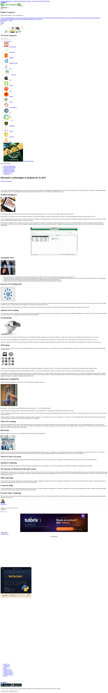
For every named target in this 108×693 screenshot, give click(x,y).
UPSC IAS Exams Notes (9, 166)
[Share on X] (4, 509)
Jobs (3, 21)
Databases (12, 18)
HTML (11, 85)
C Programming (13, 107)
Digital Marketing (9, 19)
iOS (10, 80)
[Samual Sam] (3, 502)
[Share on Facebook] (2, 509)
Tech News (3, 181)
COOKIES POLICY (8, 674)
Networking (12, 52)
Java (10, 68)
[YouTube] (3, 2)
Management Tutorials (26, 19)
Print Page (4, 532)
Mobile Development (57, 18)
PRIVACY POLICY (8, 672)
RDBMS (11, 57)
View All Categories (37, 19)
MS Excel (13, 74)
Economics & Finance (28, 161)
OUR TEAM (7, 665)
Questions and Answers (9, 168)
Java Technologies (39, 18)
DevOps (85, 18)
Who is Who (6, 174)
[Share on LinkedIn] (3, 509)
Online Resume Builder (9, 170)
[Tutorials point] (11, 6)
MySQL (11, 131)
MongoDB (11, 125)
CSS (10, 91)
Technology (9, 181)
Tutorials (4, 20)
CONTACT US (7, 669)
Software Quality (17, 19)
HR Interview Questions (9, 171)
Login (2, 23)
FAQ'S (5, 676)
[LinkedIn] (5, 2)
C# (12, 120)
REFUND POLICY (8, 673)
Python (11, 101)
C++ (10, 112)
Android (11, 96)
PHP (10, 142)
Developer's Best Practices (10, 167)
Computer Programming (20, 18)
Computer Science (47, 18)
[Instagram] (6, 2)
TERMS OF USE (8, 670)
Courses (10, 20)
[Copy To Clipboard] (1, 509)
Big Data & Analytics (67, 18)
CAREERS (6, 666)
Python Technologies (5, 18)
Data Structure (12, 46)
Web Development (30, 18)
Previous (3, 534)
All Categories (7, 41)
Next (7, 534)
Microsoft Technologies (77, 18)
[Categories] (22, 6)
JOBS (5, 668)
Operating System (13, 63)
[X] (2, 2)
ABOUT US (7, 664)
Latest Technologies (91, 18)
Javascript (11, 136)
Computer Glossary (8, 172)
